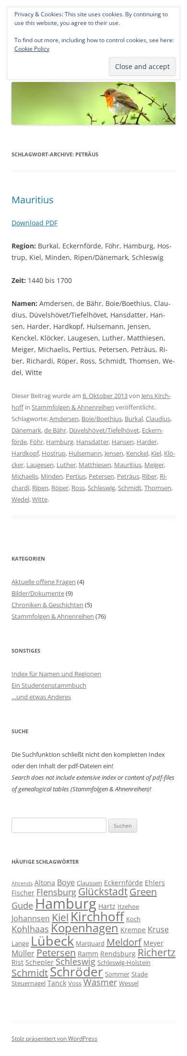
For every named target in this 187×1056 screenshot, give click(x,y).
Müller (23, 953)
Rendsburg (118, 953)
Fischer (23, 892)
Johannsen (31, 918)
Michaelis (25, 476)
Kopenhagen (84, 928)
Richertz (156, 952)
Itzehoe (128, 906)
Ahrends (22, 883)
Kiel (156, 453)
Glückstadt (103, 891)
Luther (66, 464)
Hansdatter (92, 441)
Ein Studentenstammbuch (49, 685)
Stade (139, 974)
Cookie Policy (31, 49)
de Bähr (55, 430)
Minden (52, 476)
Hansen (123, 441)
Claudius (158, 418)
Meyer (153, 943)
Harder (147, 441)
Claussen (89, 883)
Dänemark (26, 430)
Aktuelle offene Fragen (44, 581)
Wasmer (100, 982)
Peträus (128, 476)
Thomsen (157, 487)
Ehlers (155, 882)
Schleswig (101, 487)
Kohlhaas (30, 929)
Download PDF (35, 222)
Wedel (20, 499)
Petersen (101, 476)
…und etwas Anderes (41, 696)
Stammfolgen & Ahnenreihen (73, 407)
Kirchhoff (97, 916)
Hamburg (59, 441)
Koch (133, 919)
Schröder (76, 971)
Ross (78, 487)
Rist (17, 962)
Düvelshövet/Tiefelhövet (104, 430)
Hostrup (54, 453)
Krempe (133, 929)
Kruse (158, 929)
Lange (20, 943)
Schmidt (129, 487)
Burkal (134, 418)
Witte (39, 499)
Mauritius (33, 199)
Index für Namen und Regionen (56, 673)
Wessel (129, 983)
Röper (60, 487)
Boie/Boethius (102, 418)
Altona (45, 882)
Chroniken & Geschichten (47, 604)
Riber (149, 476)
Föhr (36, 441)
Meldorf (123, 942)
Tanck (56, 982)
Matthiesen (95, 464)
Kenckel (137, 453)
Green (143, 891)
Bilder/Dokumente (38, 593)
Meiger (154, 464)
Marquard (90, 943)
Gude (22, 905)
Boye (66, 882)
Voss (75, 983)
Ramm (88, 953)
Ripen (40, 487)
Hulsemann (85, 453)
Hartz (107, 906)
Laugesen (40, 464)
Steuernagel (29, 983)
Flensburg (56, 892)
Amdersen (64, 418)
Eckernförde (123, 882)
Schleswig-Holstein (124, 962)
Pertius (76, 476)
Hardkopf (25, 453)
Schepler (39, 962)
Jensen (114, 453)
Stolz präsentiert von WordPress (54, 1038)
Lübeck (52, 941)
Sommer (117, 974)
